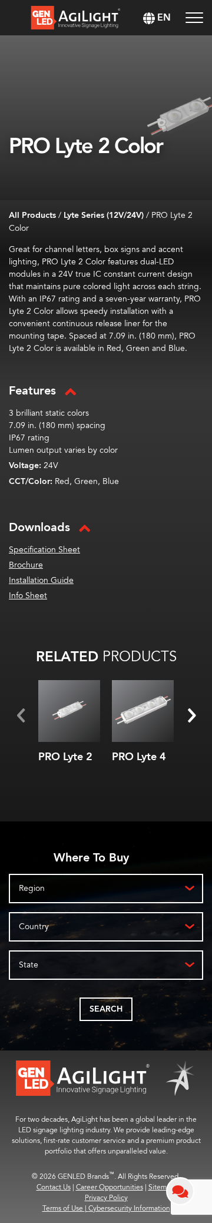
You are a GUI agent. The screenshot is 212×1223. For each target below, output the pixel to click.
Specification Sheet (44, 549)
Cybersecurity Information (129, 1208)
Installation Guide (41, 580)
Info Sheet (28, 595)
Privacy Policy (106, 1198)
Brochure (26, 565)
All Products (32, 215)
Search (106, 1009)
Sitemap (161, 1187)
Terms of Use (65, 1208)
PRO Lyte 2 (65, 756)
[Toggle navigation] (194, 18)
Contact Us (54, 1187)
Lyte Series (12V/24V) (104, 215)
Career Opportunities (109, 1187)
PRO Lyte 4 (139, 756)
